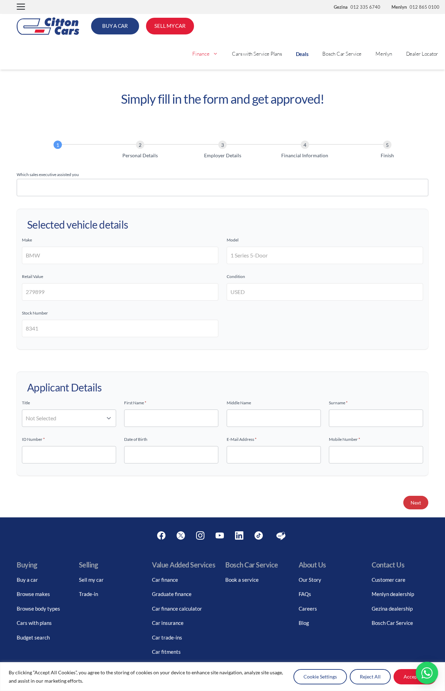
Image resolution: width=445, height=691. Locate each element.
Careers (308, 608)
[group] (222, 151)
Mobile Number (344, 439)
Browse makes (33, 594)
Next (416, 503)
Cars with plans (34, 623)
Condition (236, 276)
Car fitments (166, 652)
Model (232, 240)
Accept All (415, 677)
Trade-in (88, 594)
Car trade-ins (167, 637)
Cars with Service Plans (257, 53)
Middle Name (239, 402)
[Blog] (281, 535)
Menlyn (383, 53)
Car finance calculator (177, 608)
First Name (135, 402)
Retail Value (32, 276)
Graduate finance (172, 594)
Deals (302, 54)
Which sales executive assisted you (48, 174)
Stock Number (35, 313)
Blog (304, 623)
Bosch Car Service (342, 53)
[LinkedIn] (239, 535)
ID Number (33, 439)
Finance (200, 53)
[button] (21, 7)
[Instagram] (200, 535)
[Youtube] (220, 535)
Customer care (388, 580)
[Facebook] (161, 535)
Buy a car (27, 580)
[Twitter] (181, 535)
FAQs (305, 594)
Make (27, 240)
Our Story (310, 580)
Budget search (33, 637)
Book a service (242, 580)
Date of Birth (135, 439)
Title (26, 402)
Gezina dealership (392, 608)
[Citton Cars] (48, 26)
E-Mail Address (242, 439)
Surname (338, 402)
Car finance (165, 580)
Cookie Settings (320, 677)
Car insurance (168, 623)
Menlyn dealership (393, 594)
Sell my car (91, 580)
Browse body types (38, 608)
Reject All (370, 677)
